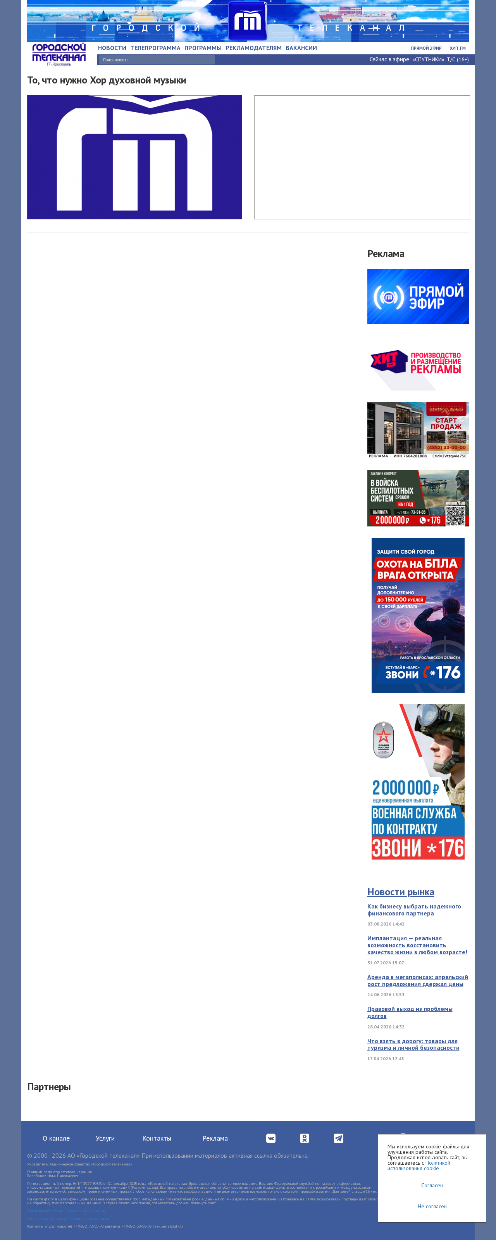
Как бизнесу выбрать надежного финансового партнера (414, 909)
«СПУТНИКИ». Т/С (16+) (440, 59)
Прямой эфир (426, 48)
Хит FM (458, 48)
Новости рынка (400, 891)
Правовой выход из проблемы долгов (410, 1012)
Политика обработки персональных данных (66, 1210)
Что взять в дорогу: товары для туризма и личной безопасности (413, 1044)
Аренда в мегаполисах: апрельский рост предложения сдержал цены (417, 980)
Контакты (156, 1138)
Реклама (215, 1138)
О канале (56, 1138)
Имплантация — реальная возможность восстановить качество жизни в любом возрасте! (417, 944)
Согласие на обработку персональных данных (68, 1218)
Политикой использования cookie (419, 1165)
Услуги (105, 1138)
